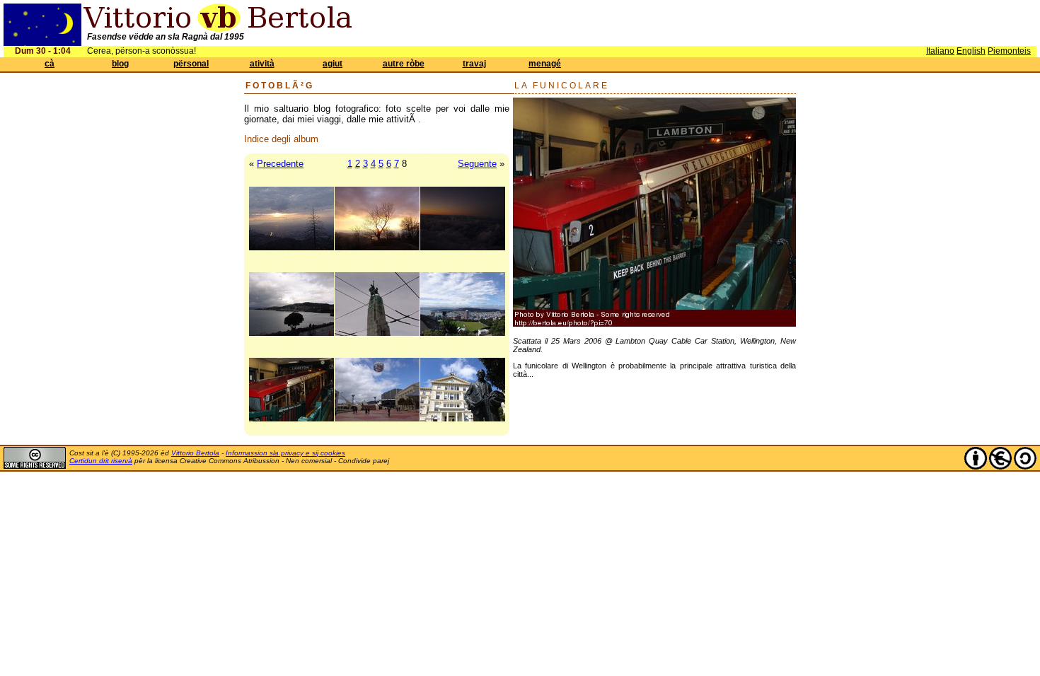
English (971, 51)
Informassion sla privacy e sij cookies (285, 453)
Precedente (280, 163)
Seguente (477, 163)
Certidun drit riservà (100, 461)
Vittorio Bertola (195, 453)
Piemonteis (1009, 51)
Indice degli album (281, 139)
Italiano (940, 51)
